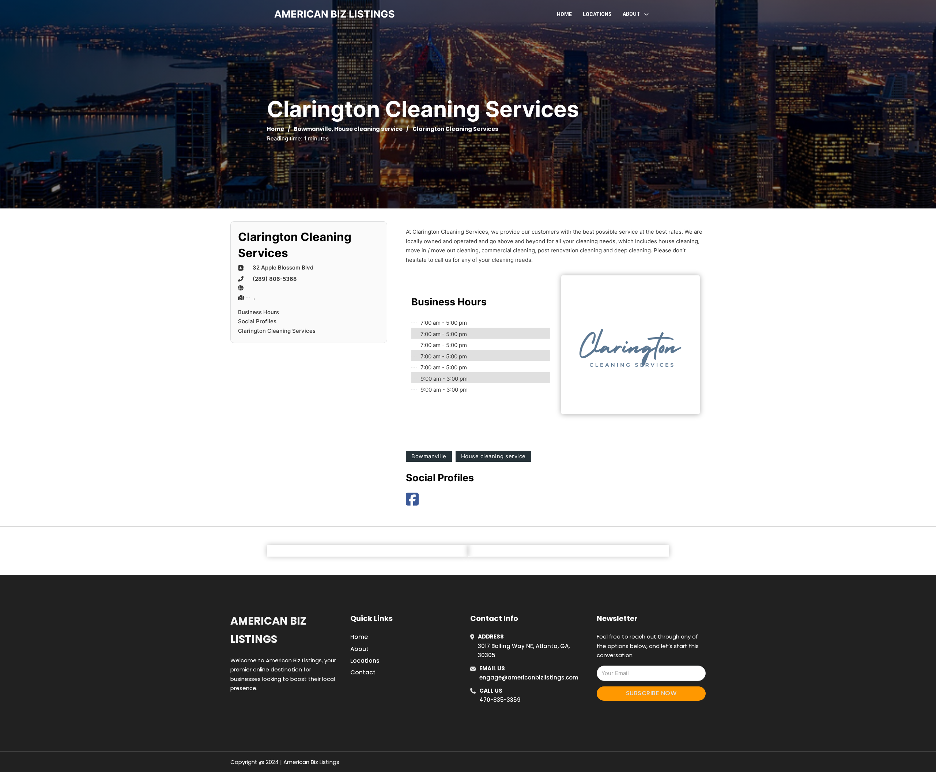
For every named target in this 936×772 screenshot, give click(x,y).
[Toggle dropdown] (646, 14)
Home (564, 14)
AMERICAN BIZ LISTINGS (334, 14)
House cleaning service (368, 129)
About (359, 649)
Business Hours (258, 312)
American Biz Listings (268, 630)
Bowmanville (313, 129)
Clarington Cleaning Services (277, 330)
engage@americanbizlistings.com (528, 677)
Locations (597, 14)
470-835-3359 (500, 700)
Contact (362, 672)
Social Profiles (257, 321)
